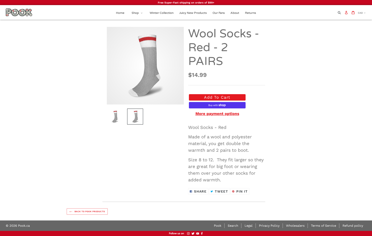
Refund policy (353, 225)
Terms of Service (323, 225)
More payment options (217, 113)
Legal (249, 225)
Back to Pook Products (89, 211)
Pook (217, 225)
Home (10, 9)
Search (233, 225)
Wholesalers (295, 225)
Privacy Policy (269, 225)
